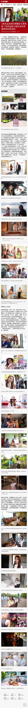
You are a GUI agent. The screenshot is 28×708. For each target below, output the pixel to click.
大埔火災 (19, 4)
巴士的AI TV (8, 4)
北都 (14, 4)
